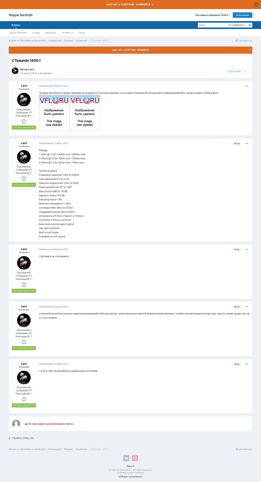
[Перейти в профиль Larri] (15, 70)
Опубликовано (53, 86)
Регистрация (242, 15)
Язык (129, 466)
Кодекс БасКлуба (18, 33)
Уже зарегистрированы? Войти (212, 15)
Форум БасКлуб (20, 15)
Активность (68, 33)
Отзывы (36, 33)
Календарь (50, 33)
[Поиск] (249, 25)
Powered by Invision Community (130, 473)
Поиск (82, 33)
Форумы (15, 25)
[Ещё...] (247, 86)
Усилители (46, 73)
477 (30, 112)
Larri (31, 69)
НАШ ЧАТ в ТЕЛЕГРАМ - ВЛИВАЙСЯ (128, 4)
